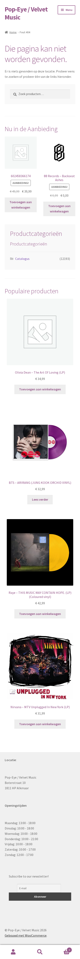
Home (13, 32)
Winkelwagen (61, 948)
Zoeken (40, 952)
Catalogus (22, 259)
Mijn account (13, 952)
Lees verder (40, 499)
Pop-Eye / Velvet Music (26, 13)
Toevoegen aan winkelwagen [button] (20, 204)
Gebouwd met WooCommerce (26, 935)
